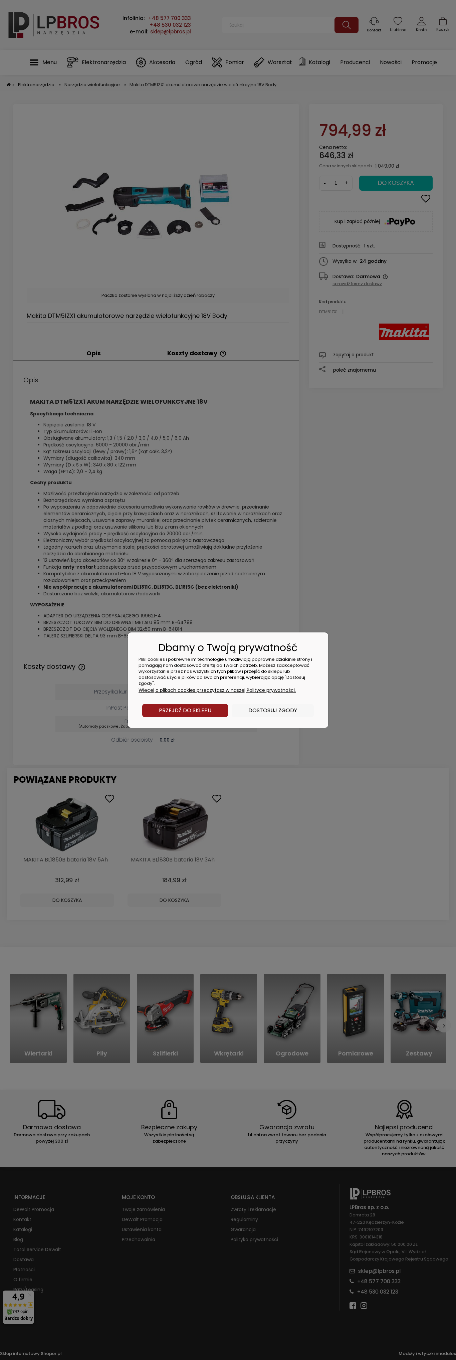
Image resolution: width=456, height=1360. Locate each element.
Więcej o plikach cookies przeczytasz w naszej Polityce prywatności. (217, 690)
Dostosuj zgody (272, 710)
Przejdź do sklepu (185, 710)
